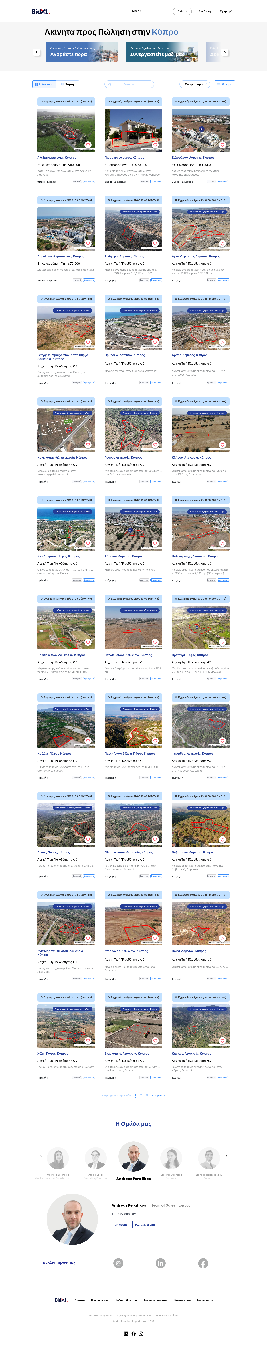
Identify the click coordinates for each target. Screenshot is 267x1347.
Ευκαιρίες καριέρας (156, 1300)
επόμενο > (158, 1095)
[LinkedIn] (126, 1333)
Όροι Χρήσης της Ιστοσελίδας (134, 1315)
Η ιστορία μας (99, 1300)
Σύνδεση (205, 11)
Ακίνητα (80, 1300)
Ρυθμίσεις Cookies (167, 1315)
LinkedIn (120, 1225)
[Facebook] (133, 1333)
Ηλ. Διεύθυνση (145, 1225)
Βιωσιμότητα (182, 1300)
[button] (133, 11)
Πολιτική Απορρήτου (100, 1315)
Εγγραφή (226, 11)
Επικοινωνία (205, 1300)
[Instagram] (141, 1333)
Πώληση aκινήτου (126, 1300)
